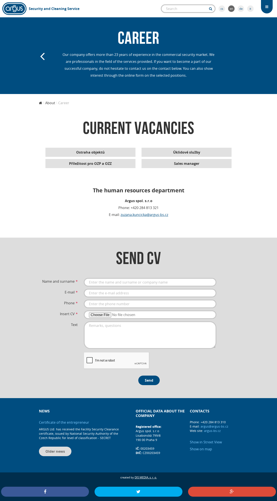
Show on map (201, 449)
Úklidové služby (186, 152)
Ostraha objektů (90, 152)
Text (74, 324)
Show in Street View (206, 442)
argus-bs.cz (212, 431)
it (250, 9)
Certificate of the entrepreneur (64, 422)
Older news (55, 451)
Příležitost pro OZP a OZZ (90, 163)
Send (149, 380)
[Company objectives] (42, 55)
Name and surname (58, 281)
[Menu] (267, 6)
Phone (69, 303)
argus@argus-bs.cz (214, 426)
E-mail (70, 292)
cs (222, 9)
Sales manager (186, 163)
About (50, 103)
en (231, 9)
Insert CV (67, 313)
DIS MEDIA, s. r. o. (146, 477)
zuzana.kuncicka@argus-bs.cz (144, 214)
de (241, 9)
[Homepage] (40, 102)
